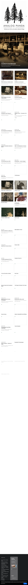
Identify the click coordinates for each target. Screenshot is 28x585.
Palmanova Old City (18, 527)
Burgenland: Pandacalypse (19, 342)
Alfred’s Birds (3, 551)
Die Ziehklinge (17, 203)
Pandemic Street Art (18, 258)
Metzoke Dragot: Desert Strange (6, 527)
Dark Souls (16, 273)
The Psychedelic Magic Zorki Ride (20, 379)
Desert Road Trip (17, 130)
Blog (25, 120)
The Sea (16, 539)
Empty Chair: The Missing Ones (6, 190)
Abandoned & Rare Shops (5, 391)
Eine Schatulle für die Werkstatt (6, 130)
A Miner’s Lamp (17, 190)
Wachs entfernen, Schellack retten (4, 560)
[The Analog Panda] (14, 16)
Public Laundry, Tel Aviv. (5, 371)
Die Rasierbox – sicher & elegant (20, 161)
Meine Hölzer (3, 176)
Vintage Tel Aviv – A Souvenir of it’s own (4, 568)
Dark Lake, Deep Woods (5, 504)
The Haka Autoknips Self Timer (6, 259)
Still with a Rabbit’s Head (5, 217)
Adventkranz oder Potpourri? (6, 113)
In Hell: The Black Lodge (5, 403)
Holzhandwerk (5, 120)
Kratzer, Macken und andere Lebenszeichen (6, 98)
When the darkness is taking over (6, 230)
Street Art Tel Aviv (18, 492)
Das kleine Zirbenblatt (18, 97)
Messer (7, 167)
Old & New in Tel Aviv (4, 453)
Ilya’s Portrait (17, 217)
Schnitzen (11, 166)
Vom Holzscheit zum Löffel (5, 161)
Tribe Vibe (16, 504)
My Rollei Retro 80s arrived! (19, 299)
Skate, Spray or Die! (4, 539)
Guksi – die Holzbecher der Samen (4, 574)
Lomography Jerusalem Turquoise (20, 551)
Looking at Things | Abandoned (6, 492)
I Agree (25, 583)
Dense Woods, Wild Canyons (19, 429)
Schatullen (9, 120)
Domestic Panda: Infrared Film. (20, 358)
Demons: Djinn (17, 244)
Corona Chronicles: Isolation (6, 273)
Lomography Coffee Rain (5, 466)
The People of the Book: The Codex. (21, 285)
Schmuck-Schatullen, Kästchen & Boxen (5, 572)
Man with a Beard (4, 202)
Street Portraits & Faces (19, 479)
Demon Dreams (3, 314)
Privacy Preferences (3, 583)
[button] (26, 16)
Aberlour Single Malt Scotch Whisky (21, 314)
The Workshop (17, 175)
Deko (11, 120)
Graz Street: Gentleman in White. (20, 391)
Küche (10, 167)
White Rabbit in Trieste (18, 229)
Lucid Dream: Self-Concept (19, 416)
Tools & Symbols (17, 326)
